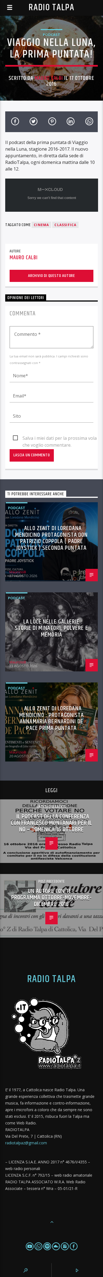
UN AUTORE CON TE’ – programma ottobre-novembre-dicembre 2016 (51, 897)
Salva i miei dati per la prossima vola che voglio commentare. (60, 438)
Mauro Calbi (49, 78)
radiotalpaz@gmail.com (26, 1142)
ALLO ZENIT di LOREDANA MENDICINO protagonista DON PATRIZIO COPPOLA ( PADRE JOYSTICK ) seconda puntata (51, 538)
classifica (65, 225)
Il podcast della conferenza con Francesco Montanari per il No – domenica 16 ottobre (51, 823)
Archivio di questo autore (51, 275)
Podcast (51, 34)
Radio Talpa (51, 8)
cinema (41, 225)
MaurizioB (17, 571)
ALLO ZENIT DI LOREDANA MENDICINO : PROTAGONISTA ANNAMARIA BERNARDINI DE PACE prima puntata (51, 718)
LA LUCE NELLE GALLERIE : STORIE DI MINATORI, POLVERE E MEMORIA (51, 628)
